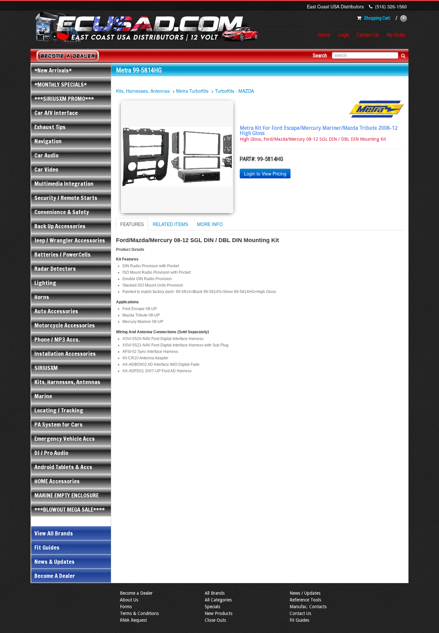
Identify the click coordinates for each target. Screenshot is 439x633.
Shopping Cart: (377, 18)
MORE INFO (210, 224)
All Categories (218, 599)
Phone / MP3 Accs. (57, 339)
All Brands (215, 593)
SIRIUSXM (46, 368)
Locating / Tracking (58, 410)
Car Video (46, 169)
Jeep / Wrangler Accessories (69, 240)
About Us (129, 599)
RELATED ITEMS (170, 224)
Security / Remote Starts (65, 198)
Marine (43, 396)
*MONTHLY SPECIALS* (60, 84)
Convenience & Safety (61, 212)
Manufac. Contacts (308, 606)
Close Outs (215, 620)
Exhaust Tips (50, 127)
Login (343, 35)
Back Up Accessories (59, 226)
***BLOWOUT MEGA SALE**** (69, 509)
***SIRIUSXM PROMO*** (64, 98)
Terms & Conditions (139, 613)
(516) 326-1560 (391, 6)
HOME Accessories (57, 481)
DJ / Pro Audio (51, 453)
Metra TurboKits (192, 91)
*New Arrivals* (53, 70)
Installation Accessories (65, 353)
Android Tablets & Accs (63, 467)
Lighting (45, 283)
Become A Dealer (54, 576)
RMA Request (133, 620)
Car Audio (46, 155)
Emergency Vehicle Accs (64, 438)
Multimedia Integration (64, 183)
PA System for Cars (58, 424)
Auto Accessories (56, 311)
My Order (396, 35)
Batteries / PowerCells (62, 254)
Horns (41, 297)
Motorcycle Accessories (64, 325)
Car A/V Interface (56, 113)
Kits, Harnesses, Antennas (67, 382)
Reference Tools (305, 599)
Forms (126, 606)
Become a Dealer (136, 593)
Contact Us (368, 35)
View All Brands (53, 533)
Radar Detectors (55, 268)
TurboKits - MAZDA (234, 91)
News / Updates (305, 593)
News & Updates (54, 561)
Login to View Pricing (265, 173)
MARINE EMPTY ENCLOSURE (66, 495)
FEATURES (132, 224)
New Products (218, 613)
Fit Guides (46, 547)
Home (324, 35)
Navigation (48, 141)
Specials (212, 606)
